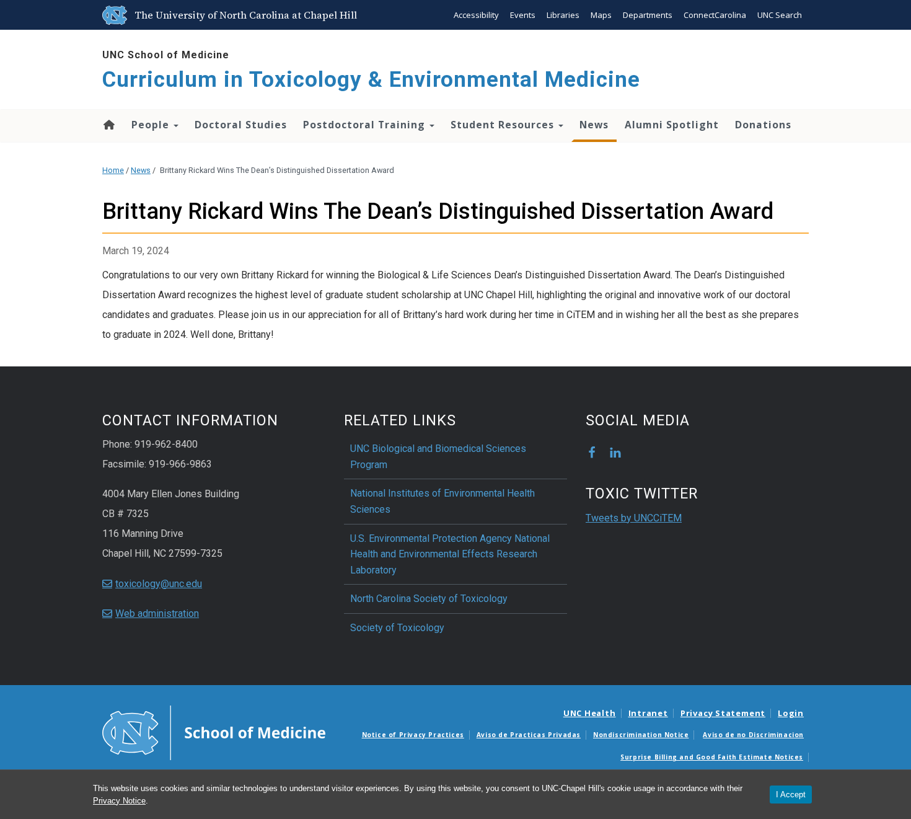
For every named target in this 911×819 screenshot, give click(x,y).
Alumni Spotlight (672, 124)
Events (522, 14)
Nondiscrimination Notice (641, 734)
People (151, 124)
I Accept (791, 794)
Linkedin (615, 452)
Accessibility (476, 14)
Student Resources (504, 124)
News (594, 124)
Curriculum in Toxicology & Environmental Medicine (371, 79)
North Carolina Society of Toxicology (429, 598)
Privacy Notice (119, 800)
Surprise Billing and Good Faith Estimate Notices (711, 757)
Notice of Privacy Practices (413, 734)
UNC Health (589, 713)
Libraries (563, 14)
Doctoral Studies (241, 124)
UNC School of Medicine (165, 55)
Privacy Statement (722, 713)
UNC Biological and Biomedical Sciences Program (438, 457)
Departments (647, 14)
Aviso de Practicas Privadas (529, 734)
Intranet (648, 713)
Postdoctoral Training (365, 124)
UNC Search (779, 14)
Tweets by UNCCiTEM (634, 518)
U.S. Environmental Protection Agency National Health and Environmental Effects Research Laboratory (450, 554)
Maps (601, 14)
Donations (763, 124)
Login (791, 713)
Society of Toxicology (397, 628)
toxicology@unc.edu (158, 584)
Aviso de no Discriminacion (753, 734)
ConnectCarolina (715, 14)
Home (108, 124)
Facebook (592, 452)
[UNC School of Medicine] (213, 731)
